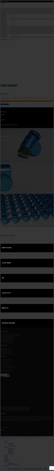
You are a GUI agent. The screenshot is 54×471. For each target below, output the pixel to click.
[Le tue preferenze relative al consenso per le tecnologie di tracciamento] (51, 468)
